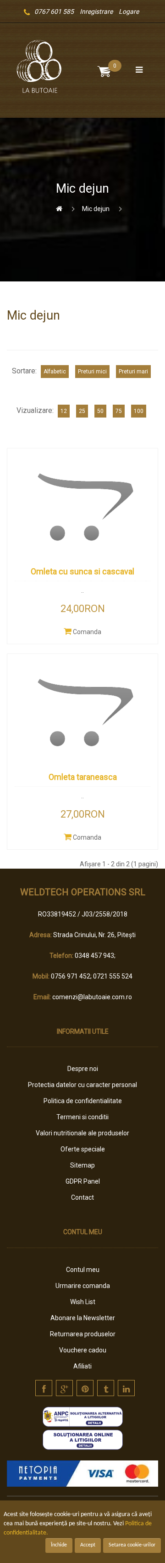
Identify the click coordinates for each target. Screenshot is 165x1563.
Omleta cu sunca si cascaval (82, 571)
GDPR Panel (83, 1181)
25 (82, 411)
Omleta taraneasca (83, 777)
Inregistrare (96, 11)
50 (100, 411)
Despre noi (82, 1068)
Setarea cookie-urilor (132, 1545)
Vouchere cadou (82, 1350)
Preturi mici (92, 371)
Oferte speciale (82, 1149)
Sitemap (82, 1165)
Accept (87, 1545)
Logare (129, 11)
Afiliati (82, 1366)
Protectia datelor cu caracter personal (82, 1084)
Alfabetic (55, 371)
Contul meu (82, 1269)
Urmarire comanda (82, 1285)
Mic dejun (96, 208)
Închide (59, 1545)
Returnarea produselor (83, 1334)
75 (119, 411)
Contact (82, 1197)
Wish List (82, 1301)
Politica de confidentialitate (83, 1101)
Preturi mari (133, 371)
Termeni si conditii (82, 1117)
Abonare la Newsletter (82, 1318)
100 (138, 411)
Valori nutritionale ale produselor (82, 1133)
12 (63, 411)
